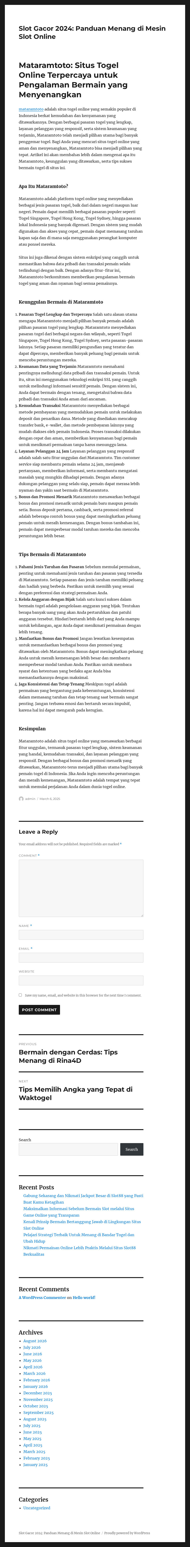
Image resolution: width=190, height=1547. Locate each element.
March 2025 (34, 1451)
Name (25, 926)
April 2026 (33, 1367)
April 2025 (32, 1445)
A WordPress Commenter (42, 1297)
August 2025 (35, 1419)
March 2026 (34, 1373)
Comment (29, 856)
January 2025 (35, 1464)
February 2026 (36, 1380)
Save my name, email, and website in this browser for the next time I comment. (83, 995)
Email (26, 949)
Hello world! (84, 1297)
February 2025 (36, 1458)
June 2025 (32, 1432)
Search (25, 1140)
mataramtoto (31, 109)
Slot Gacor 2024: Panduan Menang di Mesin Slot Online (59, 1533)
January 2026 (35, 1386)
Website (27, 971)
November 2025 (38, 1399)
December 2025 (37, 1393)
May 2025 (32, 1438)
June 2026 (32, 1354)
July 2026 (32, 1347)
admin (30, 799)
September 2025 (38, 1412)
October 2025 (35, 1406)
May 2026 (32, 1360)
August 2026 (35, 1341)
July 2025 (32, 1425)
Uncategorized (36, 1508)
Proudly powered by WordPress (127, 1533)
